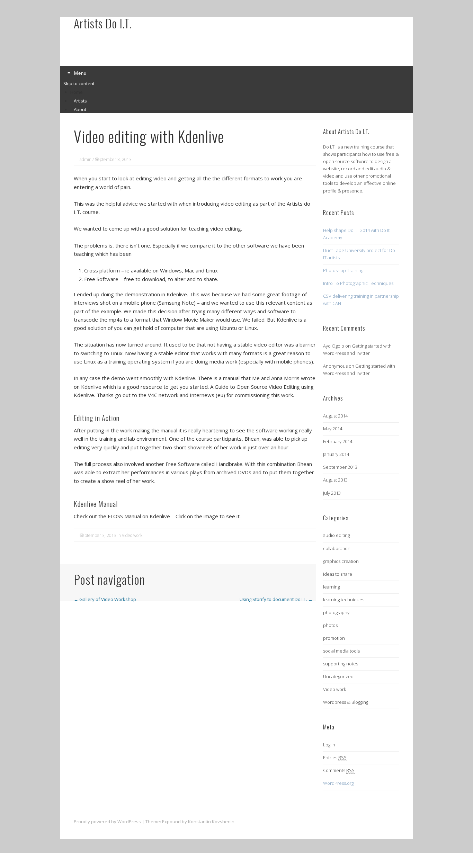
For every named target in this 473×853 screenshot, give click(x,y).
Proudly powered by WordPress (107, 821)
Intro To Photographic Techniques (358, 283)
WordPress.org (338, 783)
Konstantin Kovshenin (211, 821)
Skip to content (79, 83)
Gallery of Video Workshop (105, 599)
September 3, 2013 (113, 159)
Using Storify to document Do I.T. (276, 599)
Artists (80, 101)
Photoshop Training (343, 270)
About (80, 109)
